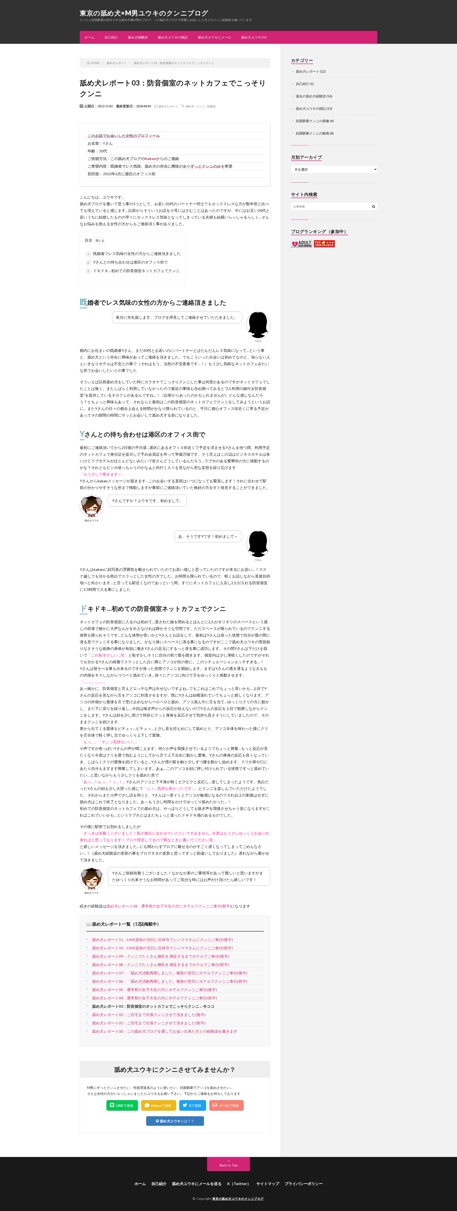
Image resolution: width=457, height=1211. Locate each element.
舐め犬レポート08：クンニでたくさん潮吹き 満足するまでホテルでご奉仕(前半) (160, 964)
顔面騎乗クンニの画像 (312, 121)
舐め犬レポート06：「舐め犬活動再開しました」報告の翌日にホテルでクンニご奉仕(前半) (169, 981)
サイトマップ (267, 1183)
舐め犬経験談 (138, 37)
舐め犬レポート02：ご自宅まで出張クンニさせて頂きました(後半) (148, 1014)
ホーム (89, 37)
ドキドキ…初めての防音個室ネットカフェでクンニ (133, 270)
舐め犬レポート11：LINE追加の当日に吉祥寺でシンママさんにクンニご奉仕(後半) (162, 939)
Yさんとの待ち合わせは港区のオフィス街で (127, 262)
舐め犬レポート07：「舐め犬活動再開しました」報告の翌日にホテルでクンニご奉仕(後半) (169, 973)
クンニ (200, 106)
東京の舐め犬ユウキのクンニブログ (238, 1199)
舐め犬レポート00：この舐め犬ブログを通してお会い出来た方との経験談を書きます (164, 1031)
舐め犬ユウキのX (254, 37)
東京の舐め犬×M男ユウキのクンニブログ (144, 13)
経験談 (211, 106)
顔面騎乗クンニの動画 (312, 133)
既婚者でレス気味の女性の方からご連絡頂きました (134, 253)
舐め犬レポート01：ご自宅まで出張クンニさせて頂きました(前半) (148, 1023)
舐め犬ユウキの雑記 (173, 37)
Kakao (150, 158)
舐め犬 (190, 106)
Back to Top (229, 1165)
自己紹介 (111, 37)
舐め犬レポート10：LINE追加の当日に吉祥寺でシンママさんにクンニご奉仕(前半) (162, 948)
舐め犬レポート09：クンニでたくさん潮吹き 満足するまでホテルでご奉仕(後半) (160, 956)
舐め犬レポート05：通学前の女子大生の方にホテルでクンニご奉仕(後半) (154, 989)
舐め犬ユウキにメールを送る (197, 1183)
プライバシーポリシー (304, 1183)
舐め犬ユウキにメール (214, 37)
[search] (373, 206)
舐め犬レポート (169, 106)
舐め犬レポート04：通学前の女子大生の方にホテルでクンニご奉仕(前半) (168, 906)
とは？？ (177, 1121)
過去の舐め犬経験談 (311, 96)
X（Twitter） (239, 1183)
